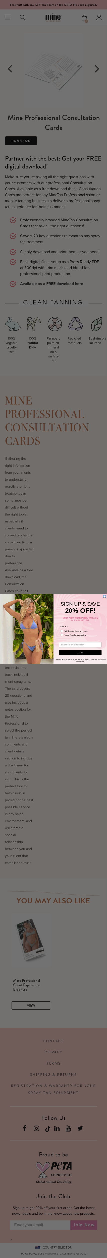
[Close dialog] (104, 596)
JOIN (80, 652)
